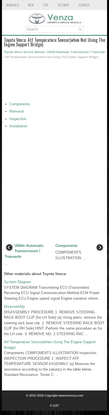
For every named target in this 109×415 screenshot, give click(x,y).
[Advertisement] (54, 82)
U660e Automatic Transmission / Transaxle (76, 52)
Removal (17, 111)
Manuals (12, 5)
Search (84, 5)
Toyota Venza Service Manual (24, 52)
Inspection (18, 119)
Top (46, 5)
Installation (18, 126)
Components (20, 104)
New (31, 5)
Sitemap (64, 5)
